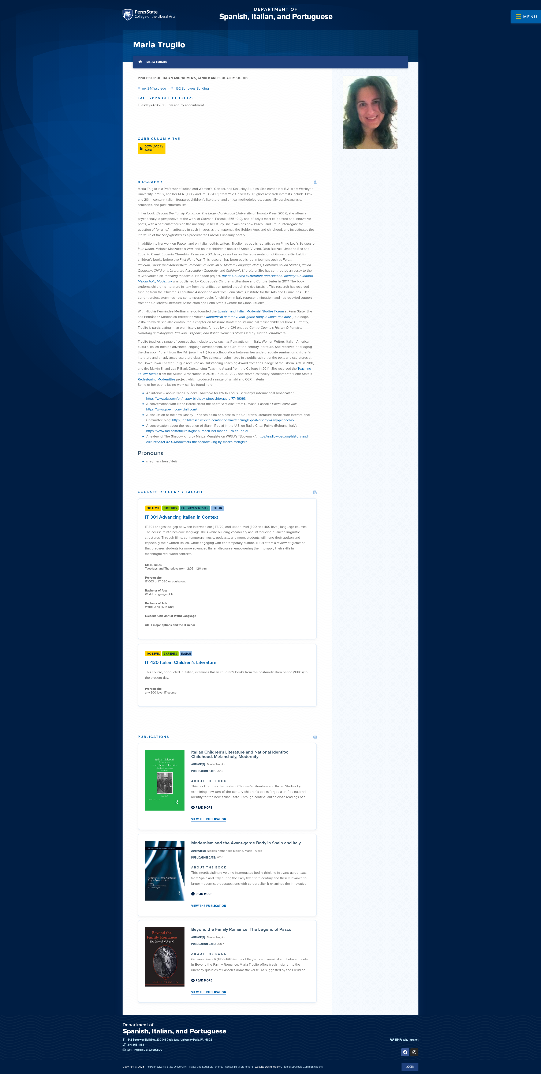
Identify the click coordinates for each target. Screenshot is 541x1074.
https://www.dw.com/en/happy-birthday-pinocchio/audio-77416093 (196, 398)
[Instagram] (414, 1052)
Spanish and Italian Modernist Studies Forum (250, 311)
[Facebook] (405, 1052)
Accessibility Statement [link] (239, 1067)
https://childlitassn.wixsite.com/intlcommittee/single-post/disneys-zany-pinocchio (233, 420)
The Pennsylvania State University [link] (165, 1067)
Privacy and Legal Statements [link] (205, 1067)
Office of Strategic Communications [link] (301, 1067)
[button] (527, 17)
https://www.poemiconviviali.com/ (171, 409)
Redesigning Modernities (157, 379)
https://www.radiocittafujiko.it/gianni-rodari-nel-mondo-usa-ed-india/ (197, 430)
